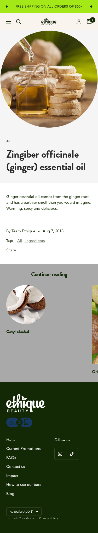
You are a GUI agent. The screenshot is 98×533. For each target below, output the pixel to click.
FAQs (11, 457)
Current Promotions (23, 448)
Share (11, 249)
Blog (10, 493)
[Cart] (89, 21)
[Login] (79, 22)
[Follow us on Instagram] (60, 454)
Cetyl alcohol (17, 332)
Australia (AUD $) (21, 511)
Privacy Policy (48, 518)
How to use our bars (23, 484)
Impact (12, 475)
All (8, 141)
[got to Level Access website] (19, 420)
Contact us (15, 466)
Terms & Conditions (20, 518)
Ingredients (35, 240)
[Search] (18, 21)
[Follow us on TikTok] (72, 454)
